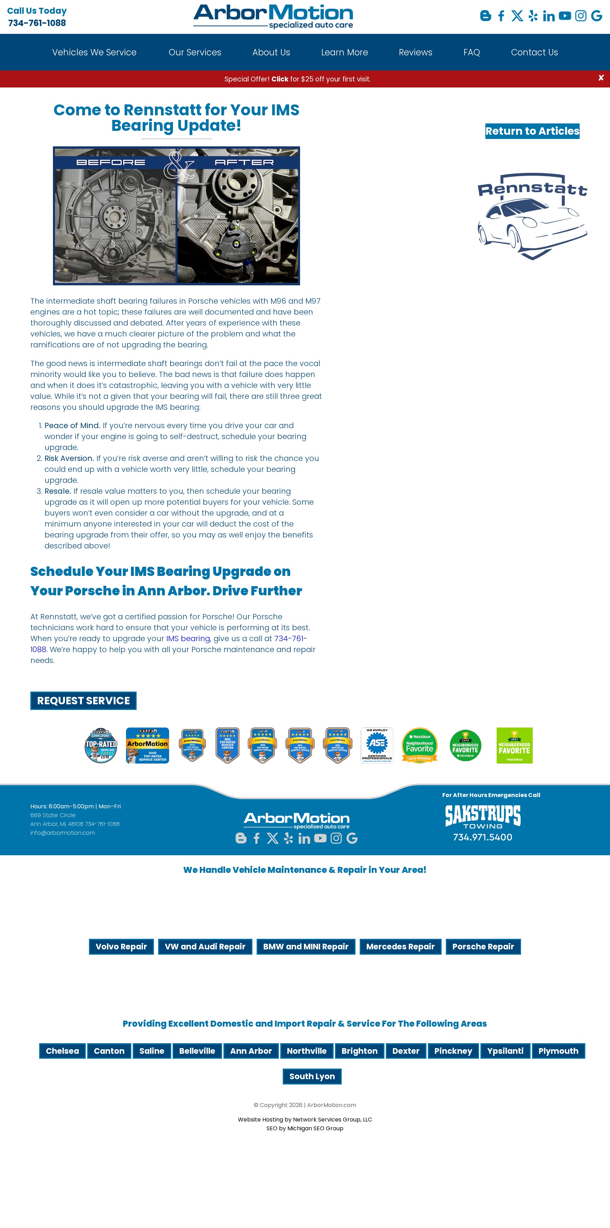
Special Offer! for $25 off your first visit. (298, 79)
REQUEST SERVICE (83, 700)
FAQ (472, 52)
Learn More (344, 52)
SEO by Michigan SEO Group (305, 1128)
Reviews (415, 52)
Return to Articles (532, 131)
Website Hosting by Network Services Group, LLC (305, 1119)
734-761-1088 (37, 17)
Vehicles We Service (94, 52)
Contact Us (534, 52)
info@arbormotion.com (62, 833)
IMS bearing (188, 638)
